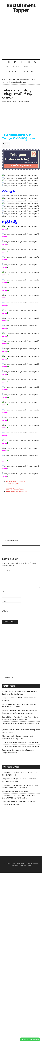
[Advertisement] (21, 35)
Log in (29, 865)
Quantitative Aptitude (13, 484)
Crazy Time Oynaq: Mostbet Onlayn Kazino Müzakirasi (20, 742)
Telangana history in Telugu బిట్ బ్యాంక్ (15, 792)
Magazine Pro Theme (23, 863)
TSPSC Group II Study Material (16, 491)
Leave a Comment (23, 101)
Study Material (13, 540)
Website (5, 611)
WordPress (22, 865)
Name (4, 591)
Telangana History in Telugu (15, 481)
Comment (6, 571)
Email (4, 601)
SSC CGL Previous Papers (15, 489)
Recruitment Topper (21, 8)
